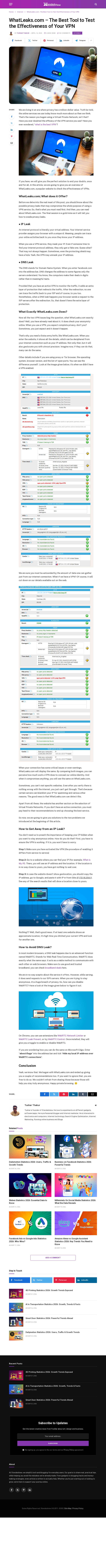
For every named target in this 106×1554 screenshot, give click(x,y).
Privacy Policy (69, 1450)
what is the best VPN (45, 124)
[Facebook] (11, 116)
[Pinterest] (11, 136)
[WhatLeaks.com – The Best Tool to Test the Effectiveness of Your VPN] (53, 75)
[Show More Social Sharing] (91, 40)
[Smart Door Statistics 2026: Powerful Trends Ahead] (16, 1322)
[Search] (95, 4)
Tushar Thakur (23, 33)
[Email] (11, 143)
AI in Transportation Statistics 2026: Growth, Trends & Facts (53, 1304)
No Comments (64, 33)
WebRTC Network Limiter (70, 1035)
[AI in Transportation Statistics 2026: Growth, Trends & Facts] (16, 1308)
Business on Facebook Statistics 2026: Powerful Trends (73, 1163)
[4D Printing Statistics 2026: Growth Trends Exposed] (16, 1294)
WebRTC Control (56, 1039)
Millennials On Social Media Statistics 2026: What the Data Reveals (75, 1201)
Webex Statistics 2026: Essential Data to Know (28, 1201)
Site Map (67, 1508)
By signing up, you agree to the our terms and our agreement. (54, 1450)
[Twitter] (11, 123)
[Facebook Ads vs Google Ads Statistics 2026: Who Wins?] (30, 1223)
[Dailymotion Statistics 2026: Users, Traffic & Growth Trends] (30, 1147)
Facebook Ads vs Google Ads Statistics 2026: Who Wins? (27, 1240)
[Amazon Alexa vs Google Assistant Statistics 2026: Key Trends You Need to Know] (76, 1223)
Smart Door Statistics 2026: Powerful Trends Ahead (49, 1318)
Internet (77, 33)
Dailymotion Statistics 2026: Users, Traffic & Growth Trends (30, 1163)
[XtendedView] (53, 4)
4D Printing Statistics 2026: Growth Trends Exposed (49, 1290)
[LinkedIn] (11, 129)
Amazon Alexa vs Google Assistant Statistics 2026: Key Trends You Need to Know (73, 1241)
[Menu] (10, 4)
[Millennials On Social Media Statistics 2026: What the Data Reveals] (76, 1185)
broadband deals (53, 967)
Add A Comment (53, 1258)
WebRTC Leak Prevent (30, 1039)
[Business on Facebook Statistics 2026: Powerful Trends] (76, 1147)
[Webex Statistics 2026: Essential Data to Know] (30, 1185)
